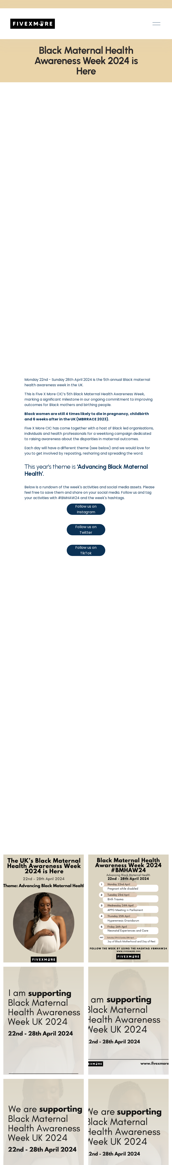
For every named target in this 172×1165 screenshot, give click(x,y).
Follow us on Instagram (86, 509)
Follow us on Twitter (86, 529)
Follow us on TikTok (86, 550)
